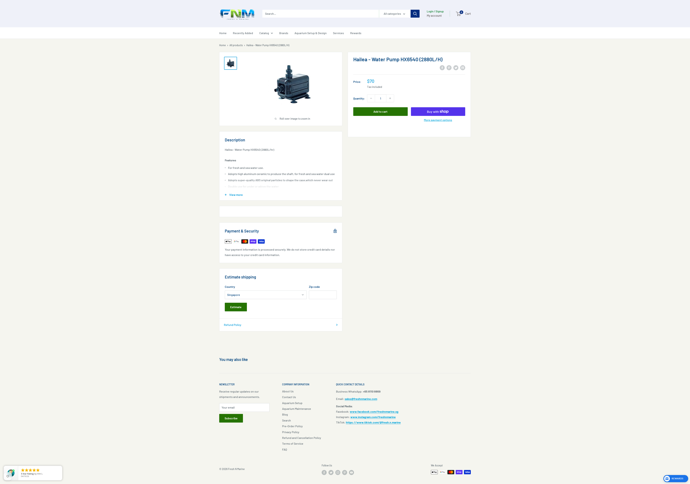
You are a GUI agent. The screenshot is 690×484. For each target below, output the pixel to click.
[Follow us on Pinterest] (344, 472)
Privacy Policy (290, 432)
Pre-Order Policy (292, 426)
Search (286, 420)
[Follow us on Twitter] (331, 472)
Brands (283, 33)
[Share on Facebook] (442, 67)
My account (434, 15)
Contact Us (289, 397)
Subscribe (231, 418)
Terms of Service (292, 443)
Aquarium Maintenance (296, 408)
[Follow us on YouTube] (351, 472)
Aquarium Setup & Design (311, 33)
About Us (288, 391)
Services (338, 33)
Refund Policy (232, 324)
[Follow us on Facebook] (324, 472)
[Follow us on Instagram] (337, 472)
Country (230, 286)
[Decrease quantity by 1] (371, 98)
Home (223, 33)
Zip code (314, 286)
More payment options (438, 120)
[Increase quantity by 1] (390, 98)
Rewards (355, 33)
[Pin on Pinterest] (449, 67)
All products (236, 45)
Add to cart (380, 111)
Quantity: (359, 98)
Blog (285, 414)
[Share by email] (462, 67)
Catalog (264, 33)
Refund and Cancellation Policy (301, 437)
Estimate (236, 307)
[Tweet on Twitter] (455, 67)
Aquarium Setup (292, 403)
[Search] (415, 14)
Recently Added (243, 33)
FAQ (284, 449)
